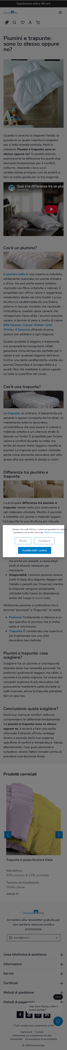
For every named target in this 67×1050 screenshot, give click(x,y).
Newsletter (16, 1039)
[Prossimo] (59, 834)
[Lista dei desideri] (22, 22)
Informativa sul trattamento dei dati (32, 1035)
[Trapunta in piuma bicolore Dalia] (33, 819)
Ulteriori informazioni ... (55, 532)
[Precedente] (8, 834)
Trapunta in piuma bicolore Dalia (29, 860)
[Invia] (56, 937)
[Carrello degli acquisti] (37, 22)
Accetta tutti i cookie (34, 550)
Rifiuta (23, 541)
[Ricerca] (14, 22)
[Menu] (60, 12)
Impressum (26, 1032)
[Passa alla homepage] (10, 12)
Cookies (39, 1032)
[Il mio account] (30, 22)
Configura (44, 541)
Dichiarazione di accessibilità (41, 1039)
